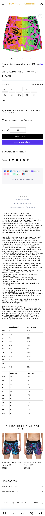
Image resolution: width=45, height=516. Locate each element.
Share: (4, 160)
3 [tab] (17, 58)
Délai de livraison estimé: (20, 110)
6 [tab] (25, 58)
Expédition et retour (22, 203)
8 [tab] (30, 58)
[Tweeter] (13, 160)
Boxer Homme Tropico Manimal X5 (11, 463)
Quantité (5, 130)
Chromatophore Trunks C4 (20, 72)
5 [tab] (22, 58)
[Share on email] (16, 160)
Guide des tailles (37, 84)
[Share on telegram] (24, 160)
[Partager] (9, 160)
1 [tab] (12, 58)
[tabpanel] (22, 34)
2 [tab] (14, 58)
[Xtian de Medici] (22, 4)
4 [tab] (20, 58)
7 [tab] (27, 58)
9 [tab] (33, 58)
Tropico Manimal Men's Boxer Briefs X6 (33, 463)
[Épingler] (20, 160)
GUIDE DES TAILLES (22, 200)
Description (22, 196)
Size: (5, 84)
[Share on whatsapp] (27, 160)
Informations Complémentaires (22, 207)
